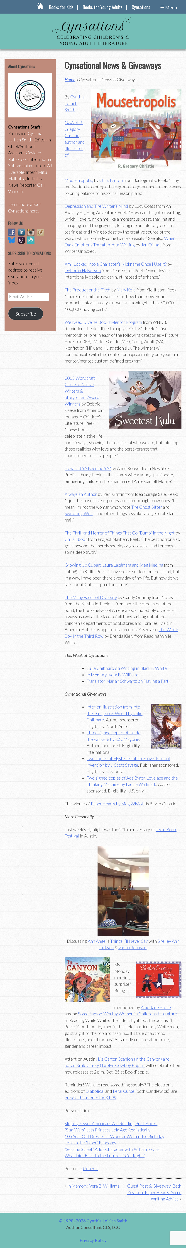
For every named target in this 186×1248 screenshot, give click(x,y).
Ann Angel (97, 941)
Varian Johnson (132, 947)
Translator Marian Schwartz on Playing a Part (128, 681)
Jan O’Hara (151, 244)
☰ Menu (168, 7)
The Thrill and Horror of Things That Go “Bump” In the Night (120, 532)
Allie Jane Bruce (156, 1007)
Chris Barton (111, 180)
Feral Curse (123, 1091)
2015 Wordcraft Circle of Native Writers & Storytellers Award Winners (82, 390)
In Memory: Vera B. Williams (113, 674)
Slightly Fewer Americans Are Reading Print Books (111, 1123)
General (90, 1168)
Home (70, 79)
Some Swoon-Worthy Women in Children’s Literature (127, 1013)
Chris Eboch (76, 539)
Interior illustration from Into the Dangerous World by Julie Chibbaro (114, 713)
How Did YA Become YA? (88, 468)
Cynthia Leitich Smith (75, 103)
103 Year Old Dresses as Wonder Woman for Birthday (114, 1136)
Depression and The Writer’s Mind (96, 206)
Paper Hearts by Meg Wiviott (118, 803)
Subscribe (25, 314)
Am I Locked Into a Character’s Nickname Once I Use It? (115, 264)
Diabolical (95, 1091)
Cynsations (141, 7)
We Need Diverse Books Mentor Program (103, 322)
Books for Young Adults (102, 7)
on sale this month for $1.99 (90, 1097)
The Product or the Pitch (87, 289)
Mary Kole (126, 289)
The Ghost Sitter (146, 507)
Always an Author (81, 494)
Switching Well (79, 513)
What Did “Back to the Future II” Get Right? (104, 1155)
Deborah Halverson (83, 270)
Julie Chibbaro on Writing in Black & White (127, 668)
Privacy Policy (93, 1240)
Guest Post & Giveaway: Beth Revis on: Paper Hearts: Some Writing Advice (154, 1192)
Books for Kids (61, 7)
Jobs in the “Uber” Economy (90, 1142)
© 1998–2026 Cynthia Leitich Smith (93, 1220)
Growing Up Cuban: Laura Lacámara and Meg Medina (114, 565)
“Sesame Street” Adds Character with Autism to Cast (113, 1149)
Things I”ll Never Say (129, 941)
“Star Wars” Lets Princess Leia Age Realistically (107, 1129)
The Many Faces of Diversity (91, 597)
